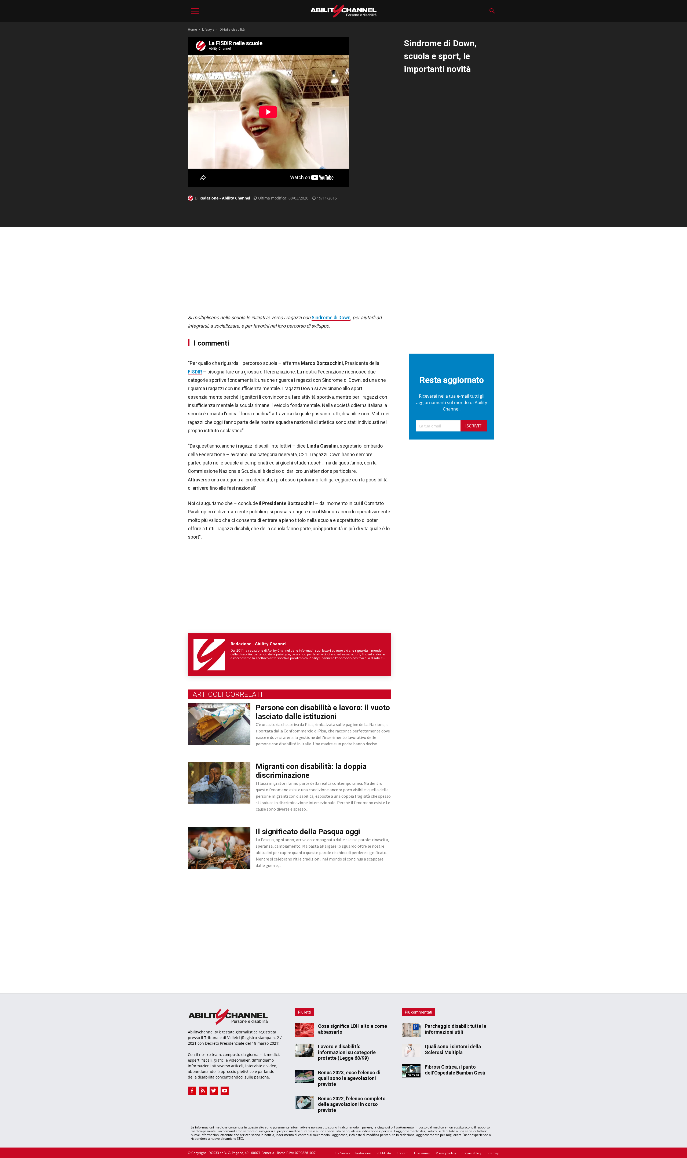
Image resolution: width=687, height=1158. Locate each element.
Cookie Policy (471, 1153)
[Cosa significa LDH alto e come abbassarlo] (304, 1030)
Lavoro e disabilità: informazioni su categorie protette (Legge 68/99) (347, 1052)
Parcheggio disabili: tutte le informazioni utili (455, 1029)
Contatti (402, 1153)
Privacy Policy (446, 1153)
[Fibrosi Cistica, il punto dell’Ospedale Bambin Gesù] (411, 1070)
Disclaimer (422, 1153)
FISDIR (195, 372)
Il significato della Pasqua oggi (308, 831)
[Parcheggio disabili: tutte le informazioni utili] (411, 1030)
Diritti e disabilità (232, 29)
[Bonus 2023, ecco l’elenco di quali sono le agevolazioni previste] (304, 1076)
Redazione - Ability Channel (224, 198)
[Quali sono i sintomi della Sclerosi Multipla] (411, 1050)
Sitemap (493, 1153)
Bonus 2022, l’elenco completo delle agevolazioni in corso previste (352, 1104)
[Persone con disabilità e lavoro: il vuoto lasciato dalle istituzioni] (219, 724)
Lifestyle (208, 29)
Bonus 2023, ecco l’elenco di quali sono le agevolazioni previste (349, 1078)
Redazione (363, 1153)
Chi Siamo (342, 1153)
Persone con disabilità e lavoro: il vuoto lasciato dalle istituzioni (323, 712)
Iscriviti (474, 426)
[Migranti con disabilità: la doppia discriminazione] (219, 783)
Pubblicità (384, 1153)
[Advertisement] (289, 270)
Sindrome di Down (331, 317)
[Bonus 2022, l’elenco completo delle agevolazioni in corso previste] (304, 1102)
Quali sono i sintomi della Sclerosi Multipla (453, 1049)
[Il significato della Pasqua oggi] (219, 848)
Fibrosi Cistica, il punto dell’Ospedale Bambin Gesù (455, 1070)
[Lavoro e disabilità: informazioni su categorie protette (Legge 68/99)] (304, 1050)
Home (192, 29)
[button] (492, 11)
